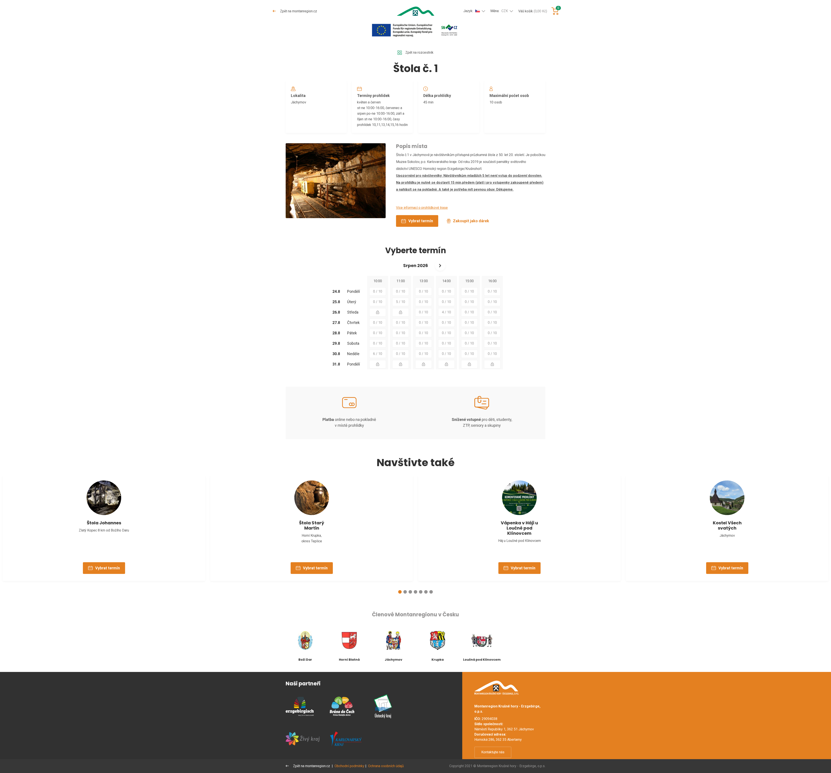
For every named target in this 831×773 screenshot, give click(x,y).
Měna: (499, 11)
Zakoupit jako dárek (471, 221)
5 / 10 (400, 302)
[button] (400, 592)
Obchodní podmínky (349, 766)
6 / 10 (377, 354)
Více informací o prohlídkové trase (422, 208)
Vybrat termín (420, 221)
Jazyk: (468, 11)
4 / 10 (446, 312)
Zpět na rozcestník (419, 52)
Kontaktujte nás (492, 752)
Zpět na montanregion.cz (298, 11)
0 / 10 (377, 291)
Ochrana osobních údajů (386, 766)
